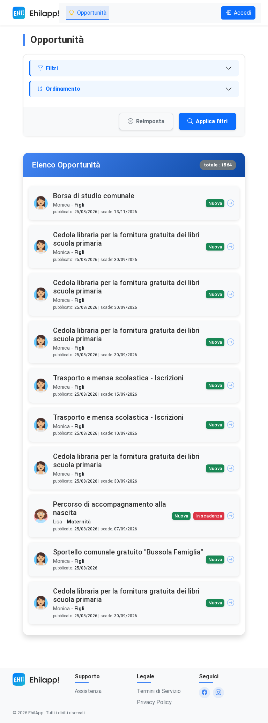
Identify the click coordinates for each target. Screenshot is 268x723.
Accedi (242, 12)
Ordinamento (63, 88)
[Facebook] (204, 692)
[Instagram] (218, 692)
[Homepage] (36, 13)
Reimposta (150, 121)
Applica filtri (212, 121)
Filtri (52, 68)
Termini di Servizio (159, 691)
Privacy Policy (154, 702)
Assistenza (88, 691)
